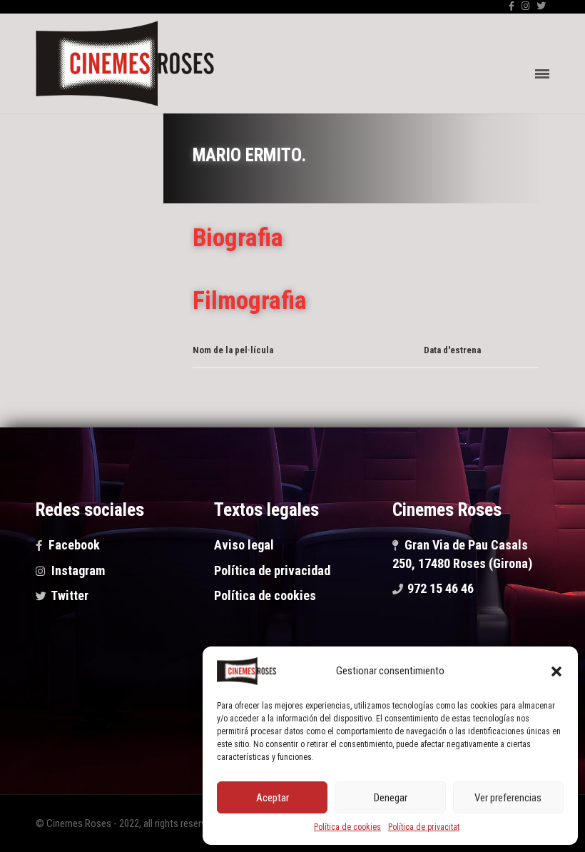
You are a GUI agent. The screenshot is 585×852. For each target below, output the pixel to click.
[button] (556, 671)
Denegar (390, 797)
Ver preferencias (507, 797)
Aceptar (272, 797)
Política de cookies (347, 827)
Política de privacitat (423, 827)
